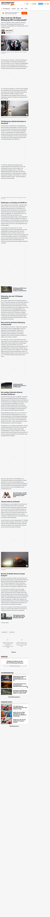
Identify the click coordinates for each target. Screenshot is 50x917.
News (18, 8)
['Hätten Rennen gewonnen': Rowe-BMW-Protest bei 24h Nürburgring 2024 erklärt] (14, 616)
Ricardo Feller (24, 416)
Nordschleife (18, 309)
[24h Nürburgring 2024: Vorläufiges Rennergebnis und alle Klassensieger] (14, 385)
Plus (40, 4)
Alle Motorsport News (14, 726)
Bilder (22, 8)
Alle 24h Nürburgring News (14, 697)
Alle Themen (11, 632)
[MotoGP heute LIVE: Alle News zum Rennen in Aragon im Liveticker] (14, 721)
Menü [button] (48, 4)
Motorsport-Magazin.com (8, 4)
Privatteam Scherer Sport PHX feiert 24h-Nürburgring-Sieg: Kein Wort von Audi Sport (21, 644)
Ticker (27, 4)
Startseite (13, 652)
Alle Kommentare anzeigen (15, 666)
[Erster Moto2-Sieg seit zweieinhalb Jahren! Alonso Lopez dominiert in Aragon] (14, 707)
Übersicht (14, 8)
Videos (26, 8)
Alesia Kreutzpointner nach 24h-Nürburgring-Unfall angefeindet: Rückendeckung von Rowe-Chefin (7, 645)
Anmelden (34, 4)
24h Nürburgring (6, 8)
